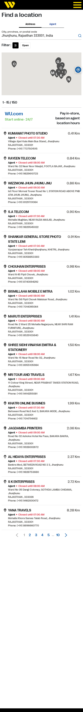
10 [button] (58, 535)
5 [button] (49, 535)
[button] (64, 535)
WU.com (14, 113)
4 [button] (42, 535)
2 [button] (30, 535)
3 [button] (36, 535)
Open (25, 45)
